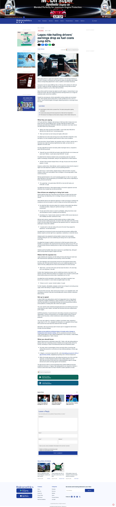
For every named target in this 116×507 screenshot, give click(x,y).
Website (60, 439)
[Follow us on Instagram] (21, 22)
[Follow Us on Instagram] (77, 496)
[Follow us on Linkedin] (19, 22)
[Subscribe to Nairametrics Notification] (113, 505)
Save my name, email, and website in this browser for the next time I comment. (55, 445)
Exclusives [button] (44, 20)
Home (39, 20)
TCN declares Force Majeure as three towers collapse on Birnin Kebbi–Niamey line (58, 114)
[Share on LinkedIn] (46, 45)
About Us (39, 491)
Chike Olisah (76, 478)
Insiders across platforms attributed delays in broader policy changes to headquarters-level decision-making (56, 332)
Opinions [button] (82, 20)
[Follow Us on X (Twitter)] (80, 496)
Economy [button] (50, 20)
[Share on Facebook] (42, 45)
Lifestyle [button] (76, 20)
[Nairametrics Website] (24, 20)
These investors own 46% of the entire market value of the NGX (58, 475)
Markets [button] (56, 20)
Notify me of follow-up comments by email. (49, 449)
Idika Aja (48, 478)
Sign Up (89, 490)
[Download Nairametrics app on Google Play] (24, 490)
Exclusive (53, 489)
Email (40, 439)
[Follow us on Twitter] (23, 22)
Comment (41, 416)
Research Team (61, 478)
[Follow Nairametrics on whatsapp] (26, 103)
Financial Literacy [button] (69, 20)
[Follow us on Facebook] (17, 22)
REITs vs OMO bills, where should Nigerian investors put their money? (44, 475)
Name (40, 433)
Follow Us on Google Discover (73, 49)
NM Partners (40, 497)
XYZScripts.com (64, 506)
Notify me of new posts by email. (46, 450)
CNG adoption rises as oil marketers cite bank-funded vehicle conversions (71, 475)
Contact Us (40, 493)
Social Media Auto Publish (53, 506)
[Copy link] (53, 45)
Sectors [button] (61, 20)
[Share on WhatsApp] (49, 45)
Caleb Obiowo (41, 49)
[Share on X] (39, 45)
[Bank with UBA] (26, 81)
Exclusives (42, 27)
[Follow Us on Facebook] (72, 496)
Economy (53, 491)
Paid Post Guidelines (41, 499)
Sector (53, 495)
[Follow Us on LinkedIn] (74, 496)
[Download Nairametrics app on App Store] (24, 496)
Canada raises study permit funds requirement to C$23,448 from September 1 (56, 113)
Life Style (53, 499)
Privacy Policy (40, 495)
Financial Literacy (55, 497)
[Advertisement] (90, 38)
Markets (53, 493)
